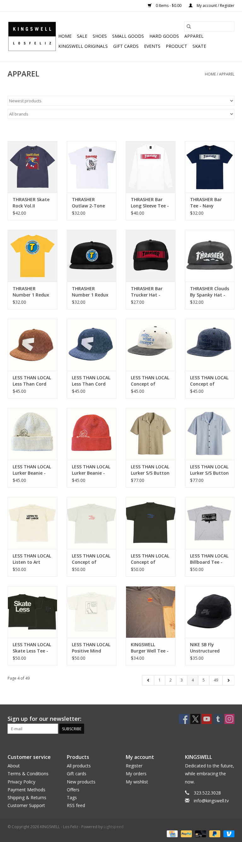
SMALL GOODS (128, 36)
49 (216, 680)
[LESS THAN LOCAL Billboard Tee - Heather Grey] (210, 523)
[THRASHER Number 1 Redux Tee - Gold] (32, 256)
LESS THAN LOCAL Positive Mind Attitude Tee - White (91, 647)
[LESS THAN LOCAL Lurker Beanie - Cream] (32, 434)
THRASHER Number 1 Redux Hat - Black (90, 291)
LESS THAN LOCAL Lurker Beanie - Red (91, 470)
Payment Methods (26, 790)
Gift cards (126, 46)
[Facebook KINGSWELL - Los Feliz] (184, 719)
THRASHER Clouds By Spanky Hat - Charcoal (209, 291)
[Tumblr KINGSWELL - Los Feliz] (218, 719)
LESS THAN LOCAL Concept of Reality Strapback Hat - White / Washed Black (150, 381)
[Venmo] (227, 833)
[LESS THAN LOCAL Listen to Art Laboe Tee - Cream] (32, 523)
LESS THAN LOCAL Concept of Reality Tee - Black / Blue (150, 559)
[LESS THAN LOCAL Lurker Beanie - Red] (92, 434)
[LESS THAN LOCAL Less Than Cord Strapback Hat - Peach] (32, 345)
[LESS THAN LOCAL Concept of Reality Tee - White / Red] (92, 523)
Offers (73, 790)
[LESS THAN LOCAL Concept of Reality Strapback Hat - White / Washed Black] (151, 345)
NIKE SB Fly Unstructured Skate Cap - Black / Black (209, 647)
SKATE (199, 46)
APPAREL (194, 36)
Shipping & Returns (27, 797)
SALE (82, 36)
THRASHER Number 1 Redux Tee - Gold (31, 291)
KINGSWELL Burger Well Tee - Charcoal (150, 647)
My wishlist (137, 782)
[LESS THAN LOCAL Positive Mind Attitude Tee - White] (92, 612)
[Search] (188, 26)
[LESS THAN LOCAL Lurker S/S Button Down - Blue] (210, 434)
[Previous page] (148, 680)
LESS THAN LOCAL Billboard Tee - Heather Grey (209, 559)
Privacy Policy (21, 782)
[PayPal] (186, 833)
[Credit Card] (171, 833)
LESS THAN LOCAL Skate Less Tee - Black (32, 647)
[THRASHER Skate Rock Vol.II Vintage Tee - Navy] (32, 167)
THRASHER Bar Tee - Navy (206, 202)
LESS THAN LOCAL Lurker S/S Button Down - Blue (209, 470)
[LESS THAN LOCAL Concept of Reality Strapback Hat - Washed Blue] (210, 345)
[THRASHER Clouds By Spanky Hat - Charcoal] (210, 256)
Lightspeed (114, 826)
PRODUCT (176, 46)
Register (134, 766)
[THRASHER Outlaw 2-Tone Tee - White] (92, 167)
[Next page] (228, 680)
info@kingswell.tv (211, 801)
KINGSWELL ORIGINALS (83, 46)
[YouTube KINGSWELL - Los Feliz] (207, 719)
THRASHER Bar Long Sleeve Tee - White (150, 202)
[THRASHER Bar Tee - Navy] (210, 167)
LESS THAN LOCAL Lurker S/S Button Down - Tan (150, 470)
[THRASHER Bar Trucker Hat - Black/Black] (151, 256)
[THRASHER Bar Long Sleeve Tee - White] (151, 167)
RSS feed (76, 805)
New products (81, 782)
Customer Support (26, 805)
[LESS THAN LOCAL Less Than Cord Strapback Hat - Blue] (92, 345)
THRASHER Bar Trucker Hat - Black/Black (147, 291)
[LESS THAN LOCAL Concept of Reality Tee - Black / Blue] (151, 523)
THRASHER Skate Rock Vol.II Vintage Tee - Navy (31, 202)
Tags (72, 797)
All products (79, 766)
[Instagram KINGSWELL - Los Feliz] (229, 719)
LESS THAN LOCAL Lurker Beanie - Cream (32, 470)
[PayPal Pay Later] (214, 833)
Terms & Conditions (28, 774)
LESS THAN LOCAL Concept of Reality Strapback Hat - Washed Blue (209, 381)
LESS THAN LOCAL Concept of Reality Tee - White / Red (91, 559)
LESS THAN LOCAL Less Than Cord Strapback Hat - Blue (91, 381)
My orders (136, 774)
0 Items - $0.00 (168, 5)
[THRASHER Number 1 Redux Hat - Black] (92, 256)
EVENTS (152, 46)
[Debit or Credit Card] (200, 833)
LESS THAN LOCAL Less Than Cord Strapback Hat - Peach (32, 381)
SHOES (100, 36)
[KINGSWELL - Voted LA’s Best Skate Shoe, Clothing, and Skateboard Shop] (32, 36)
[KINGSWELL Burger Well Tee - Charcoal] (151, 612)
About (14, 766)
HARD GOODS (164, 36)
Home (65, 36)
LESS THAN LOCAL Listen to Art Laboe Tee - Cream (32, 559)
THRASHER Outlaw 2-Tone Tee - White (88, 202)
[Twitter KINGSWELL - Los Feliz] (195, 719)
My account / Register (215, 5)
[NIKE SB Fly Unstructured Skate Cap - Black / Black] (210, 612)
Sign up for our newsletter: (44, 718)
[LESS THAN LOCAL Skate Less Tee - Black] (32, 612)
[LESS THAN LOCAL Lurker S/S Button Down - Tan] (151, 434)
